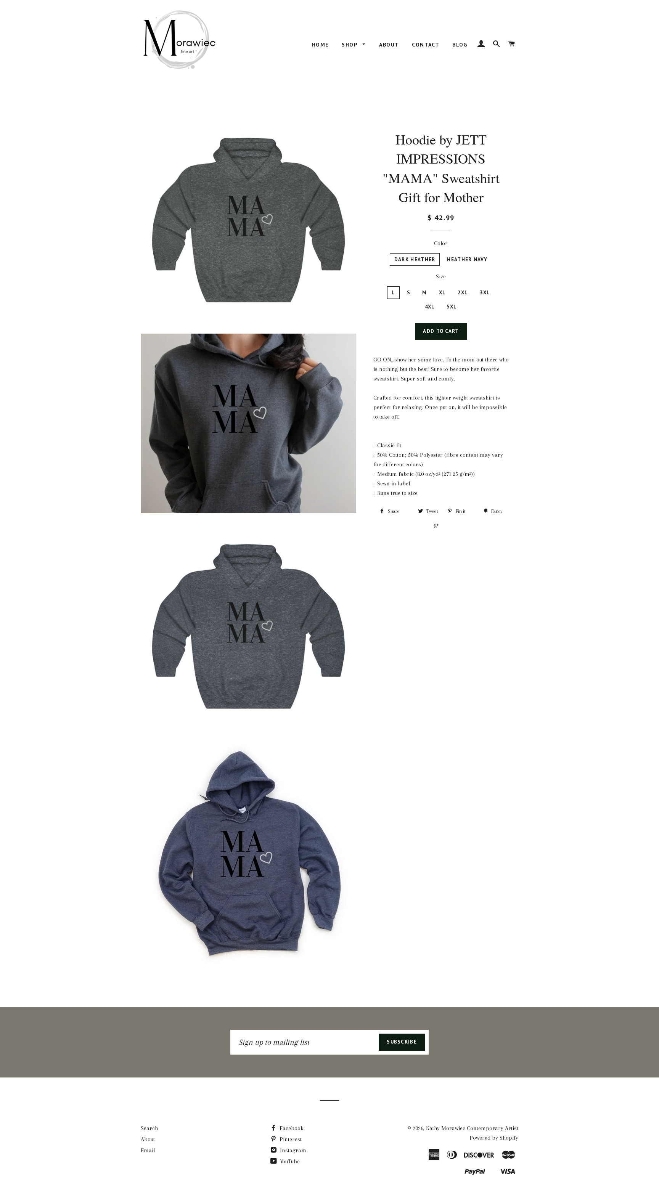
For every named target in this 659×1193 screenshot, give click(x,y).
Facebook (291, 1128)
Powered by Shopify (493, 1137)
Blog (460, 44)
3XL (485, 292)
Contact (425, 44)
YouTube (289, 1161)
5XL (452, 306)
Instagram (292, 1150)
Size (441, 276)
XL (442, 292)
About (389, 44)
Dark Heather (415, 259)
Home (320, 44)
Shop (350, 44)
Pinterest (290, 1139)
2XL (463, 292)
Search (149, 1128)
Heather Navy (467, 259)
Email (148, 1150)
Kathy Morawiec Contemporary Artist (472, 1128)
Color (441, 243)
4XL (430, 306)
